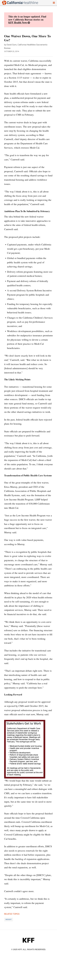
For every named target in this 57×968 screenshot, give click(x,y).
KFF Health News (17, 22)
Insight (9, 919)
